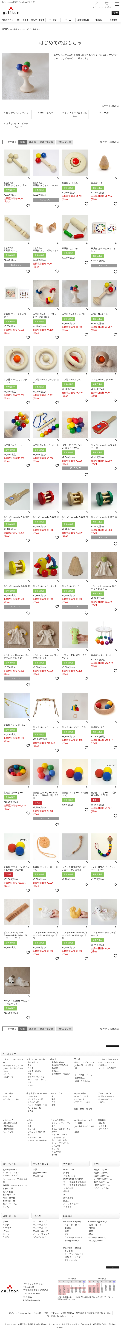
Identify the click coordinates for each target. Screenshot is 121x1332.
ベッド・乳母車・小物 (37, 1105)
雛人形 (102, 1123)
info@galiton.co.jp (31, 1300)
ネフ (30, 1126)
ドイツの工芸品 (57, 1120)
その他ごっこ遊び (11, 1099)
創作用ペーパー (10, 1195)
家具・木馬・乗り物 (83, 1109)
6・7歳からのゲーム (103, 1179)
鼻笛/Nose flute (40, 1172)
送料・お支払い (51, 1313)
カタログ (67, 1207)
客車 (67, 1231)
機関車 (68, 1228)
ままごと (8, 1096)
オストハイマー (10, 1120)
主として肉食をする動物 (74, 1185)
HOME (5, 29)
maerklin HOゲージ (72, 1221)
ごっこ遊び (8, 1093)
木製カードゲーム (106, 1096)
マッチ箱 (55, 1149)
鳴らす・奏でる (37, 20)
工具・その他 (71, 1260)
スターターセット (73, 1225)
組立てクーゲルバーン (84, 1062)
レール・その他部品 (107, 1068)
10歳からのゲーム (102, 1185)
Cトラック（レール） (74, 1237)
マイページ (97, 7)
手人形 (30, 1111)
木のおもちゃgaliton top (20, 1313)
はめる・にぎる (34, 1071)
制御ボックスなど (73, 1257)
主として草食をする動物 (74, 1182)
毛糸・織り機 (9, 1198)
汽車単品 (103, 1065)
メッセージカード (35, 1137)
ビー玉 (6, 1234)
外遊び (30, 1123)
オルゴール (38, 1176)
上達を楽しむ (83, 20)
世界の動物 (9, 1129)
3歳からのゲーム (101, 1169)
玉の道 (77, 1059)
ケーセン (53, 20)
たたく (30, 1068)
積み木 (53, 1059)
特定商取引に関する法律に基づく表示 (93, 1313)
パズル (102, 1102)
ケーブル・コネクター (75, 1254)
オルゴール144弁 (41, 1231)
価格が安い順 (64, 142)
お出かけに (9, 1077)
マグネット (80, 1099)
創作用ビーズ (9, 1201)
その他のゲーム (105, 1099)
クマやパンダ (69, 1176)
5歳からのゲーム (101, 1176)
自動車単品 (80, 1078)
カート (106, 7)
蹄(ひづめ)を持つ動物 (73, 1179)
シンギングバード (41, 1237)
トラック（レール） (98, 1237)
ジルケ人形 (32, 1096)
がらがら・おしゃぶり (13, 1065)
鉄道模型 (113, 20)
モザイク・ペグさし (83, 1102)
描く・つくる (22, 20)
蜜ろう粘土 (8, 1191)
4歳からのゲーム (101, 1172)
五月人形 (103, 1126)
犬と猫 (66, 1172)
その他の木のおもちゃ (37, 1140)
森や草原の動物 (10, 1123)
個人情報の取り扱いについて (60, 1316)
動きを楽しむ (33, 1062)
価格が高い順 (46, 142)
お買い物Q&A (67, 1313)
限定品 (66, 1200)
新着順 (32, 142)
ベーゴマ (7, 1228)
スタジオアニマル (71, 1204)
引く (30, 1065)
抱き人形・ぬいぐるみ (36, 1093)
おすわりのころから (35, 1059)
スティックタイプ (11, 1172)
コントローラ (71, 1251)
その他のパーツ (72, 1240)
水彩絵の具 (8, 1188)
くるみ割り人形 (58, 1137)
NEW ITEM (68, 1169)
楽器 (35, 1169)
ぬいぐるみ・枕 (34, 1108)
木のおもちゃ (7, 20)
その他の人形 (33, 1102)
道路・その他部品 (82, 1081)
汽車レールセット (106, 1062)
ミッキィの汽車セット (108, 1059)
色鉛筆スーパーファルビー (15, 1185)
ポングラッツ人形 (35, 1099)
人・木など (9, 1132)
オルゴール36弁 (40, 1225)
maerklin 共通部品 (72, 1247)
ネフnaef (55, 1071)
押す (30, 1074)
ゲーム (68, 20)
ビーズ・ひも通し (82, 1096)
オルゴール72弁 (40, 1228)
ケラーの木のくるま (36, 1077)
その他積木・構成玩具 (61, 1074)
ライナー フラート (59, 1134)
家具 (53, 1099)
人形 (53, 1102)
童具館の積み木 (58, 1062)
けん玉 (6, 1231)
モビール (31, 1129)
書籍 (77, 1132)
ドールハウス (56, 1093)
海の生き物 (68, 1197)
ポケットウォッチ (41, 1234)
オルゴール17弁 (40, 1221)
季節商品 (102, 1120)
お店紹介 (38, 1313)
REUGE (98, 20)
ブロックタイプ (10, 1175)
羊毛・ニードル (10, 1204)
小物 (53, 1105)
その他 (30, 1085)
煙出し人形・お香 (59, 1140)
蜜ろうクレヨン (10, 1169)
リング (6, 1225)
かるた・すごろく (102, 1188)
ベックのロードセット (84, 1075)
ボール (7, 1074)
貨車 (67, 1234)
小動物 (66, 1191)
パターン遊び (80, 1093)
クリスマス (56, 1152)
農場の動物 (9, 1126)
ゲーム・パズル (105, 1093)
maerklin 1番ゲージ (97, 1221)
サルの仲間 (68, 1188)
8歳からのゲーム (101, 1182)
